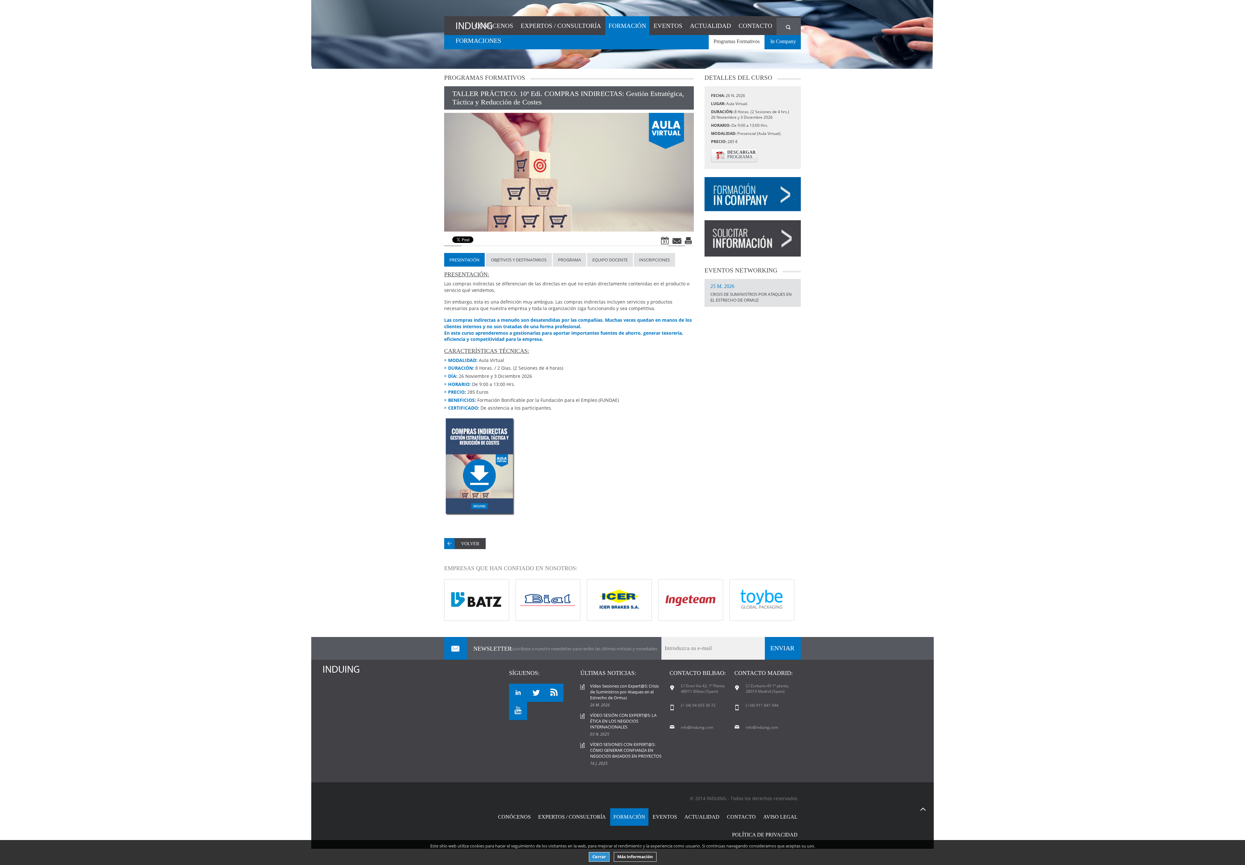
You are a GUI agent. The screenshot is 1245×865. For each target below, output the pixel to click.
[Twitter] (536, 693)
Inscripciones (654, 260)
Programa (569, 260)
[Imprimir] (689, 240)
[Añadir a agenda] (665, 240)
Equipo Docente (610, 260)
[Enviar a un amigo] (677, 240)
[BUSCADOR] (789, 26)
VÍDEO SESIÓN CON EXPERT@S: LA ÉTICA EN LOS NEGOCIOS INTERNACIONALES (623, 721)
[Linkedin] (518, 693)
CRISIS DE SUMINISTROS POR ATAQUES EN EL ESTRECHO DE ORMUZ (751, 293)
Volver (470, 543)
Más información (635, 856)
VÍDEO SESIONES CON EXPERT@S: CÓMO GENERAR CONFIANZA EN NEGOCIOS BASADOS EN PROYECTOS (625, 750)
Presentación (464, 260)
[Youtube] (518, 711)
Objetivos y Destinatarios (519, 260)
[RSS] (554, 693)
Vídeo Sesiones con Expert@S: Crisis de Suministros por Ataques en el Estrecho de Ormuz (624, 692)
